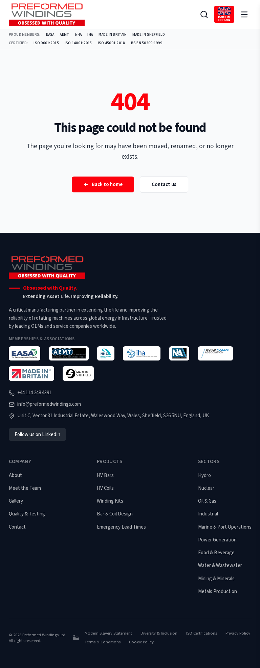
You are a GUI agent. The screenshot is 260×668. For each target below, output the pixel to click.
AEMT (64, 34)
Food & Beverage (216, 552)
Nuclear (206, 488)
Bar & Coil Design (115, 513)
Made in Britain (113, 34)
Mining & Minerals (216, 578)
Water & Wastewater (220, 565)
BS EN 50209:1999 (146, 43)
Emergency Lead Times (121, 527)
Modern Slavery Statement (108, 633)
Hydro (204, 475)
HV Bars (105, 475)
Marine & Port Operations (225, 527)
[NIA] (179, 353)
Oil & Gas (207, 501)
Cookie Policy (141, 642)
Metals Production (217, 591)
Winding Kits (110, 501)
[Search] (204, 14)
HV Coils (105, 488)
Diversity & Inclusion (158, 633)
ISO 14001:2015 (78, 43)
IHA (90, 34)
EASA (50, 34)
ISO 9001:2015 (46, 43)
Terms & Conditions (103, 642)
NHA (78, 34)
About (15, 475)
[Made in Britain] (31, 373)
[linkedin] (76, 638)
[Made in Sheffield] (78, 373)
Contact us (164, 184)
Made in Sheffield (148, 34)
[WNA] (215, 353)
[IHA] (141, 353)
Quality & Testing (27, 513)
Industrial (208, 513)
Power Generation (217, 539)
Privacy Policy (237, 633)
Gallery (16, 501)
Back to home (107, 184)
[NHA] (105, 353)
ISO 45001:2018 (111, 43)
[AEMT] (69, 353)
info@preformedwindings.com (49, 404)
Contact (17, 527)
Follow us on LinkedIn (37, 434)
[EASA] (25, 353)
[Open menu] (244, 14)
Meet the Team (25, 488)
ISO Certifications (201, 633)
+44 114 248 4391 (34, 392)
